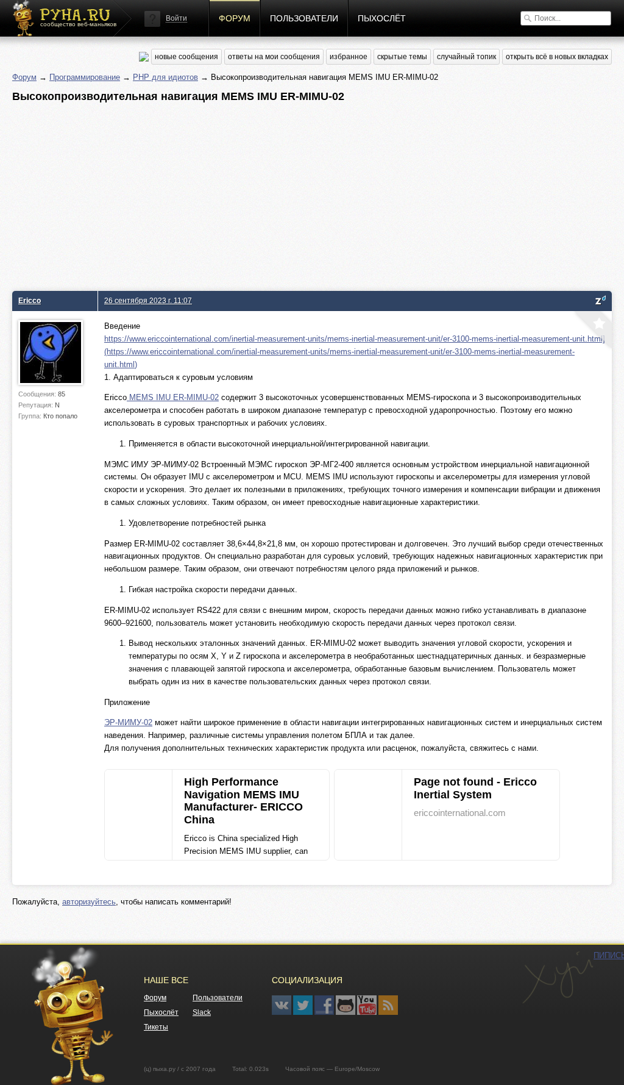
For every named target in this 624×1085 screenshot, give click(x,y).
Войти (176, 18)
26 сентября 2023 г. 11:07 (148, 300)
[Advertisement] (312, 193)
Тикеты (156, 1027)
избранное (348, 56)
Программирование (84, 77)
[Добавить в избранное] (592, 331)
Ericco (29, 300)
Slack (202, 1012)
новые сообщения (186, 56)
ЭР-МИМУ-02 (128, 722)
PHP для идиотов (165, 77)
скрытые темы (402, 56)
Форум (234, 18)
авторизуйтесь (89, 901)
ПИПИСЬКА (558, 977)
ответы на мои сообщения (274, 56)
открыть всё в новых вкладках (557, 56)
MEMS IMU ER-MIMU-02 (173, 397)
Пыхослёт (382, 18)
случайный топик (466, 56)
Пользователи (304, 18)
